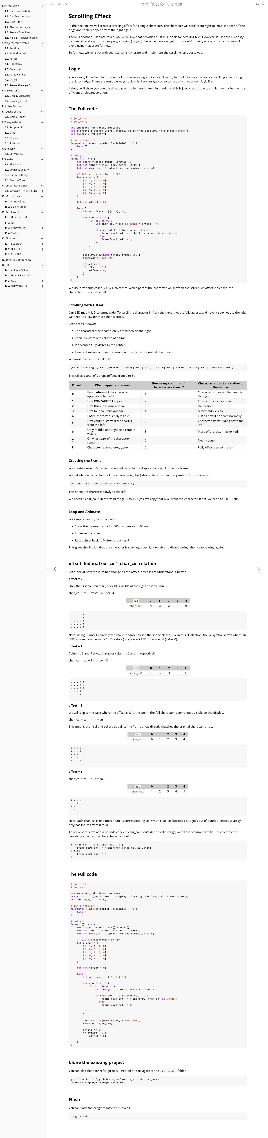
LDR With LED (16, 286)
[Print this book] (258, 4)
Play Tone (13, 164)
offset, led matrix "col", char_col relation (112, 563)
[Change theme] (59, 4)
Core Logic (13, 69)
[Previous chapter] (55, 569)
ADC (10, 280)
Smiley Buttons (12, 106)
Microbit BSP (15, 154)
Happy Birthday (16, 175)
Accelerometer (12, 212)
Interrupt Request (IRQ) (21, 191)
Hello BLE (13, 249)
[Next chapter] (259, 569)
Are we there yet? (17, 85)
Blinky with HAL (12, 122)
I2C (10, 222)
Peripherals (14, 127)
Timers (11, 138)
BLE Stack (13, 243)
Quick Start (13, 22)
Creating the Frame (85, 460)
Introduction (10, 6)
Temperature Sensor (15, 185)
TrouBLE (13, 254)
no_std (11, 58)
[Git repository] (263, 4)
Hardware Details (17, 11)
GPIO (10, 132)
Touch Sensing (11, 111)
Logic (74, 69)
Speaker (8, 159)
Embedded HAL (16, 53)
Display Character (17, 96)
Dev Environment (17, 16)
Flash (74, 1099)
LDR (6, 265)
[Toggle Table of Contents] (52, 4)
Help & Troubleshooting (21, 37)
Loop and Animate (84, 511)
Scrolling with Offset (86, 305)
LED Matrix (13, 64)
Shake (11, 233)
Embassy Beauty (17, 169)
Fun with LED (10, 90)
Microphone (11, 196)
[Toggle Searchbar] (66, 4)
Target (11, 80)
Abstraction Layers (18, 27)
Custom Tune (15, 180)
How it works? (16, 217)
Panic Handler (15, 74)
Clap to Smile (15, 207)
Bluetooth (9, 238)
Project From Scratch (15, 43)
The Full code (83, 108)
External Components (16, 259)
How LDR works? (17, 275)
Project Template (17, 32)
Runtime (12, 48)
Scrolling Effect (16, 101)
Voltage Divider (17, 270)
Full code (12, 143)
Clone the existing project (96, 1062)
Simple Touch (15, 117)
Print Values (15, 201)
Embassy (8, 148)
